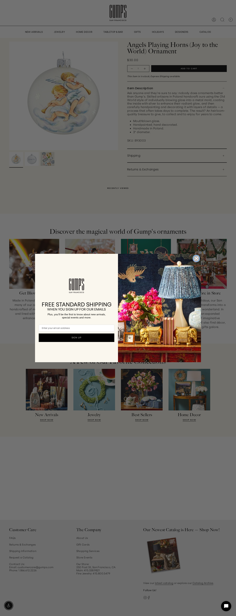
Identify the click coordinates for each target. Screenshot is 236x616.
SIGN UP (76, 337)
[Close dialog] (196, 258)
